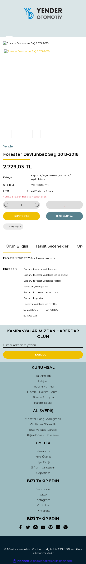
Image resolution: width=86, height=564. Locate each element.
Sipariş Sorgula (43, 397)
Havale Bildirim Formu (43, 392)
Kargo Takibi (43, 403)
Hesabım (43, 451)
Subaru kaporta (33, 298)
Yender (8, 146)
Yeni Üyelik (43, 457)
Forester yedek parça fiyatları (41, 303)
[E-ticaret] (42, 561)
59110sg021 (52, 309)
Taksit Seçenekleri (52, 246)
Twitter (43, 494)
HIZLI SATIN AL (64, 216)
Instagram (43, 500)
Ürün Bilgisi (17, 246)
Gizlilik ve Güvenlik (43, 424)
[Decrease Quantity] (6, 205)
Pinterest (43, 511)
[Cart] (77, 30)
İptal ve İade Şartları (43, 430)
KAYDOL (40, 354)
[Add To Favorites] (64, 205)
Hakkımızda (43, 376)
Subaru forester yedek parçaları (42, 280)
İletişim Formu (43, 386)
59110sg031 (30, 315)
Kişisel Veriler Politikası (43, 435)
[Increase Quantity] (37, 205)
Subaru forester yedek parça (40, 269)
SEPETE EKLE (21, 216)
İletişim (43, 381)
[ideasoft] (21, 561)
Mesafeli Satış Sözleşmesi (43, 419)
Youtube (43, 505)
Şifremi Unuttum (43, 467)
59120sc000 (31, 309)
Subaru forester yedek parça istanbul (46, 274)
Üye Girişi (43, 462)
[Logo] (43, 13)
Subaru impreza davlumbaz (41, 292)
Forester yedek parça (36, 286)
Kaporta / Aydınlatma (44, 175)
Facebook (43, 489)
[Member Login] (43, 30)
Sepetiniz (43, 473)
